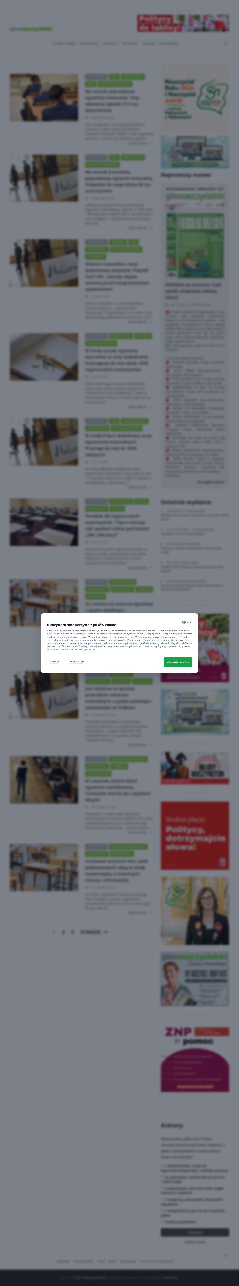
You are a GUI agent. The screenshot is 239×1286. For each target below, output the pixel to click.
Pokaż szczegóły (77, 661)
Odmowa (54, 661)
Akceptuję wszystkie (178, 661)
